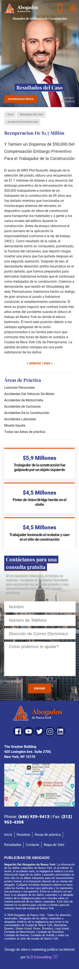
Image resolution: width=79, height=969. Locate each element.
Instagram (50, 731)
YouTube (29, 731)
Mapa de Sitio (54, 845)
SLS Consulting (39, 957)
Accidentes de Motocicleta (23, 400)
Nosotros (23, 834)
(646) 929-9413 (34, 816)
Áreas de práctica (48, 834)
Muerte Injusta (14, 425)
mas (47, 363)
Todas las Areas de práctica (24, 432)
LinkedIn (60, 731)
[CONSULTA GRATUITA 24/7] (60, 8)
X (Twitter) (39, 731)
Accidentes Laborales (20, 419)
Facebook (18, 731)
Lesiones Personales (19, 388)
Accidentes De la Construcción (26, 413)
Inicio (11, 114)
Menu (72, 8)
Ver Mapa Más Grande (39, 785)
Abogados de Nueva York (39, 714)
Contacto (32, 845)
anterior (35, 363)
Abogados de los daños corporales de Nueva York (21, 8)
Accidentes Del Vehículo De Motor (29, 394)
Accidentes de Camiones (22, 407)
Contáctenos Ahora (20, 99)
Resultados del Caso (31, 114)
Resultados (12, 845)
